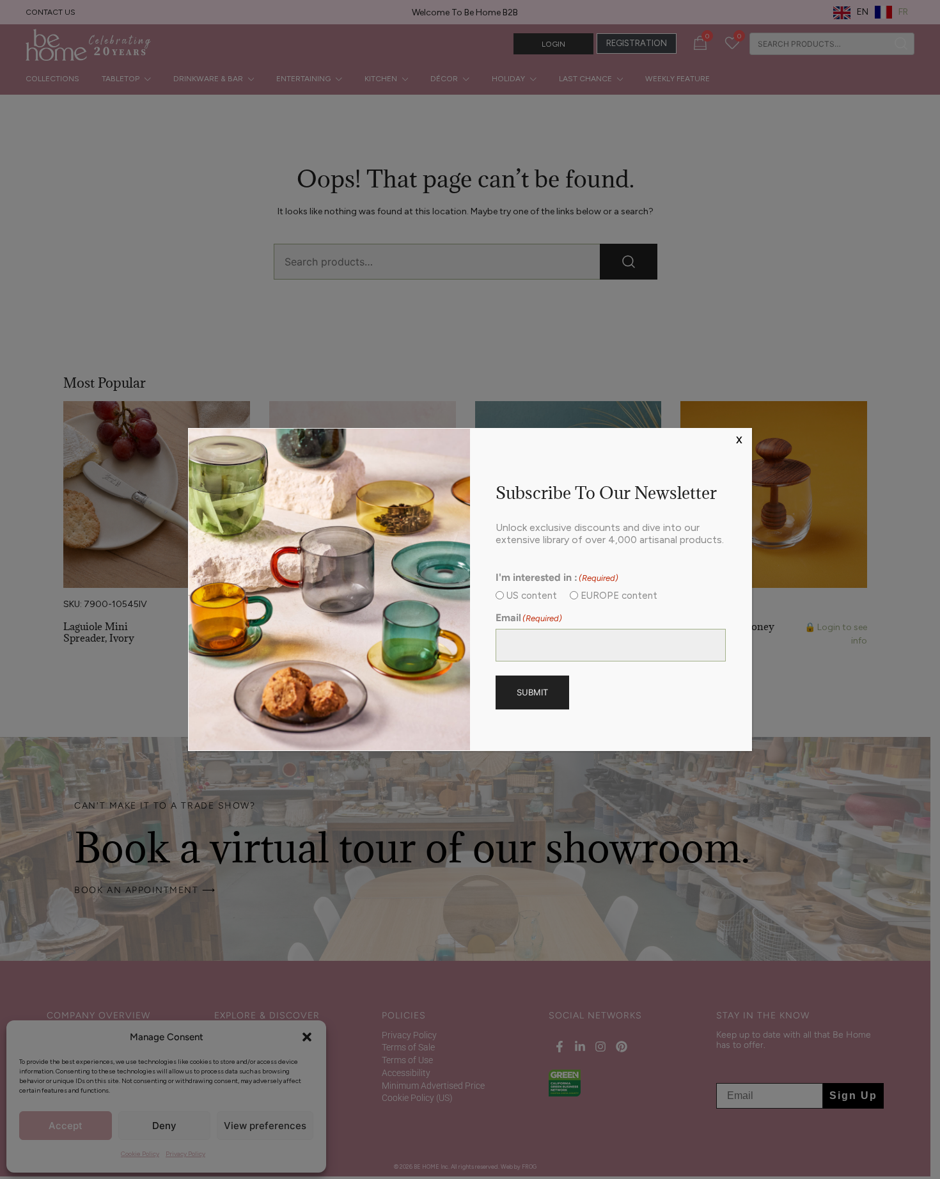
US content (531, 595)
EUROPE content (619, 595)
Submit (532, 692)
